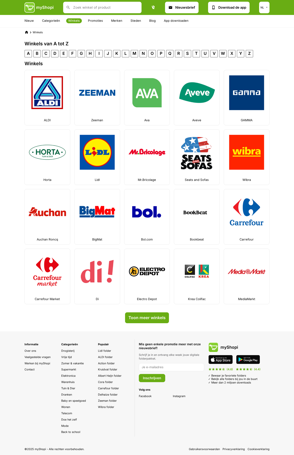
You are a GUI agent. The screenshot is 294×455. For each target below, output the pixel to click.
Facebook (145, 396)
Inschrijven (152, 378)
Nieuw (29, 20)
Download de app (232, 7)
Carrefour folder (108, 388)
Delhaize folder (108, 394)
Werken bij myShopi (37, 363)
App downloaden (176, 20)
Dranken (66, 394)
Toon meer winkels (147, 317)
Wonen (65, 407)
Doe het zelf (69, 419)
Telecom (66, 413)
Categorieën (51, 20)
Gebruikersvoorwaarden (204, 449)
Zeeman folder (107, 400)
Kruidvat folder (107, 369)
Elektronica (68, 375)
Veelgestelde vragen (37, 357)
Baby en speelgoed (73, 400)
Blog (152, 20)
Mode (65, 425)
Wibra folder (106, 407)
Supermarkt (68, 369)
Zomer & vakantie (72, 363)
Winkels (74, 20)
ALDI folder (105, 357)
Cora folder (105, 382)
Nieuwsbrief (185, 7)
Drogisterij (68, 350)
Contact (29, 369)
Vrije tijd (66, 357)
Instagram (179, 396)
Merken (116, 20)
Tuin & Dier (68, 388)
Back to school (70, 432)
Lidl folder (104, 350)
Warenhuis (68, 382)
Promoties (95, 20)
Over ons (30, 350)
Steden (135, 20)
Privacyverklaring (234, 449)
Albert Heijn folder (109, 375)
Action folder (106, 363)
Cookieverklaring (259, 449)
